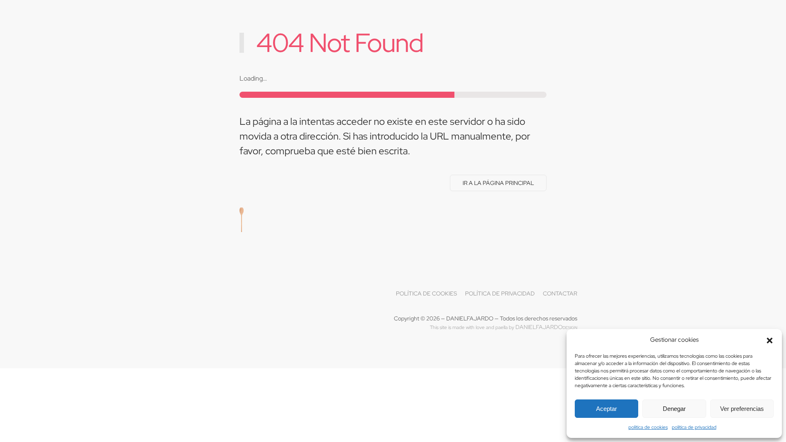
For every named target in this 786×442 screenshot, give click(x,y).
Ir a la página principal (498, 183)
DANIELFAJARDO (546, 327)
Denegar (674, 408)
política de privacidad (694, 427)
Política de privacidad (500, 293)
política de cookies (648, 427)
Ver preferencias (742, 408)
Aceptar (606, 408)
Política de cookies (426, 293)
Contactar (560, 293)
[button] (770, 340)
